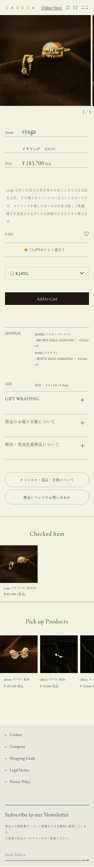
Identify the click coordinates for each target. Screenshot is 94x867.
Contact (16, 735)
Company (17, 747)
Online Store (51, 8)
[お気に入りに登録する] (86, 233)
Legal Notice (19, 770)
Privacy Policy (20, 782)
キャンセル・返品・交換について (47, 480)
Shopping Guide (22, 758)
